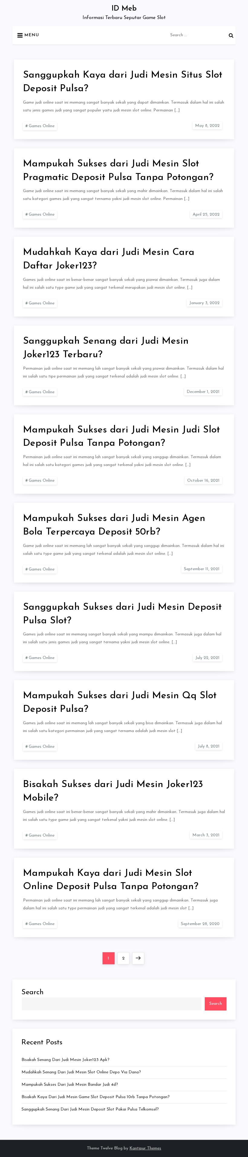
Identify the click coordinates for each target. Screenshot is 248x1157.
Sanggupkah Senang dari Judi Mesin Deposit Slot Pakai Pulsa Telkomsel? (90, 1109)
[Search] (231, 35)
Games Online (41, 126)
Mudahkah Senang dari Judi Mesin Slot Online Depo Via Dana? (81, 1072)
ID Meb (124, 8)
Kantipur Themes (145, 1148)
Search (32, 992)
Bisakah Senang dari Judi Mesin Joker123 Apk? (65, 1060)
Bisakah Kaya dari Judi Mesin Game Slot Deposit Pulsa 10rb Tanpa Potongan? (95, 1097)
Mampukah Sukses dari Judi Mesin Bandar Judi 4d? (69, 1084)
